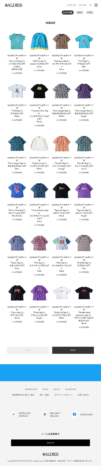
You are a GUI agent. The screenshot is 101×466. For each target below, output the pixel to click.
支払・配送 (44, 395)
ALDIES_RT (23, 415)
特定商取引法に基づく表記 (23, 395)
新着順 (90, 12)
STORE (45, 389)
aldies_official (54, 413)
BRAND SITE (70, 389)
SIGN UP (50, 443)
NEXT (73, 350)
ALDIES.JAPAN (86, 414)
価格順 (79, 12)
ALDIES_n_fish (24, 413)
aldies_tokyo (54, 415)
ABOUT (57, 389)
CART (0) (71, 5)
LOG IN (82, 5)
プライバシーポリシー (63, 395)
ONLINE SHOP (31, 389)
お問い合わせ (83, 395)
